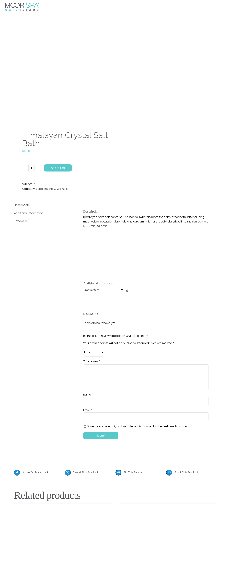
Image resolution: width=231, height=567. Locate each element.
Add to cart (58, 167)
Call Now (178, 6)
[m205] (62, 74)
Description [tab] (21, 205)
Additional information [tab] (28, 213)
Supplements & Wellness (52, 189)
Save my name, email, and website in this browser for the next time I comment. (138, 426)
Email (87, 410)
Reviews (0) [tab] (21, 221)
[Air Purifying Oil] (63, 534)
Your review (91, 361)
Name (88, 395)
